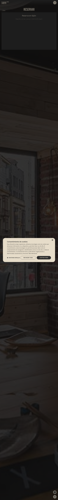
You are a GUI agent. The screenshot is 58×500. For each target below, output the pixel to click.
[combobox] (52, 240)
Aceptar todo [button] (44, 257)
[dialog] (29, 250)
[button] (13, 257)
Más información (33, 253)
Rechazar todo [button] (28, 257)
